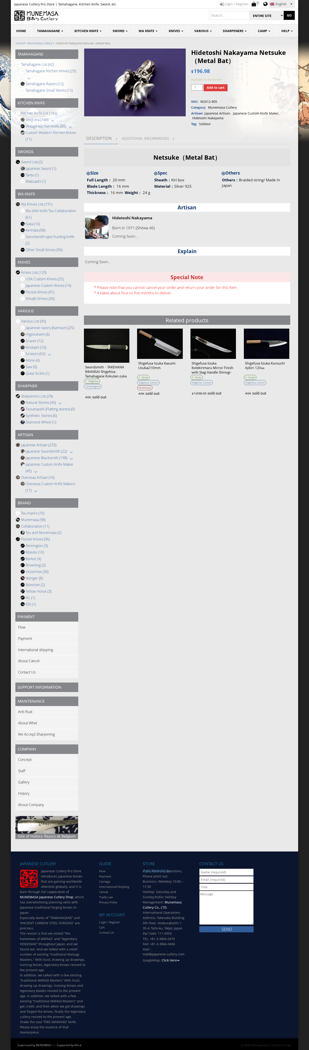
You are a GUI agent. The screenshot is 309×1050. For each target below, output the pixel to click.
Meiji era (37, 119)
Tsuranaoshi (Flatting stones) (50, 409)
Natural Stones (41, 402)
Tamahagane (49, 31)
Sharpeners (233, 31)
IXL (30, 597)
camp (263, 31)
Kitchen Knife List (39, 113)
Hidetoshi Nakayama (207, 118)
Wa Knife (147, 31)
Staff (21, 770)
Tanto (32, 175)
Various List (33, 321)
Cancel (103, 892)
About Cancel (29, 660)
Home (20, 43)
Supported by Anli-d (69, 1045)
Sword (119, 31)
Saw (31, 366)
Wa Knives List (36, 204)
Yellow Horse (38, 591)
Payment (25, 638)
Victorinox (37, 571)
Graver (34, 340)
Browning (35, 565)
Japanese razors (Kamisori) (50, 327)
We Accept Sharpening (36, 734)
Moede (35, 552)
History (23, 793)
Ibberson (35, 584)
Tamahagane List (37, 64)
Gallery (23, 782)
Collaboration (35, 526)
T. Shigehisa (92, 381)
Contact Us (27, 672)
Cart (102, 927)
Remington (37, 545)
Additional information (145, 138)
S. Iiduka (143, 377)
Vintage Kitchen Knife (46, 126)
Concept (25, 759)
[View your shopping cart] (254, 4)
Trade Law (106, 897)
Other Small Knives (44, 249)
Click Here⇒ (171, 960)
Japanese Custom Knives (48, 285)
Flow (22, 627)
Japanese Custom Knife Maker (255, 113)
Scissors (35, 353)
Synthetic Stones (41, 415)
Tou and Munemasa (43, 532)
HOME (21, 31)
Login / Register (109, 922)
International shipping (35, 649)
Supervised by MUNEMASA (34, 1045)
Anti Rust (25, 711)
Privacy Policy (108, 902)
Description (99, 138)
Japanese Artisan (38, 444)
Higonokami (38, 334)
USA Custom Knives (45, 278)
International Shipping (114, 887)
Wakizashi (36, 181)
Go (289, 15)
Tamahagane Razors (45, 83)
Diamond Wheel (41, 422)
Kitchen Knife (86, 31)
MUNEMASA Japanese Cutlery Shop (46, 897)
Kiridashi (36, 347)
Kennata (35, 230)
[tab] (101, 138)
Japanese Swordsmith (46, 451)
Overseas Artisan (38, 477)
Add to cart (215, 87)
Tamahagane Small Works (49, 90)
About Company (31, 804)
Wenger (34, 578)
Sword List (32, 161)
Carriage (104, 881)
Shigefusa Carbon (148, 382)
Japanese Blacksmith (46, 457)
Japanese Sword (41, 168)
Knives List (33, 272)
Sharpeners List (37, 396)
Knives (175, 31)
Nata (33, 223)
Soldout (205, 124)
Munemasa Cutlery (39, 43)
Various (201, 31)
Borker (33, 558)
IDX (31, 604)
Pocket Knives (40, 292)
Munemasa (33, 519)
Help (285, 31)
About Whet (27, 722)
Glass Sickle (37, 373)
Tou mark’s (32, 513)
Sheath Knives (40, 298)
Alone (33, 360)
